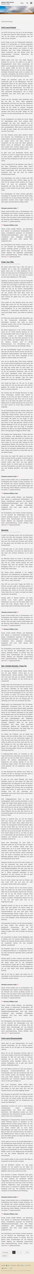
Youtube (21, 1265)
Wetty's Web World (7, 3)
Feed (10, 1268)
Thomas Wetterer (17, 29)
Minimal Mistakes (27, 1270)
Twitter (28, 1265)
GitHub (5, 1268)
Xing (8, 1265)
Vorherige (5, 1252)
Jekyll (21, 1270)
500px (14, 1265)
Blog (22, 3)
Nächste (4, 1255)
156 (27, 1252)
